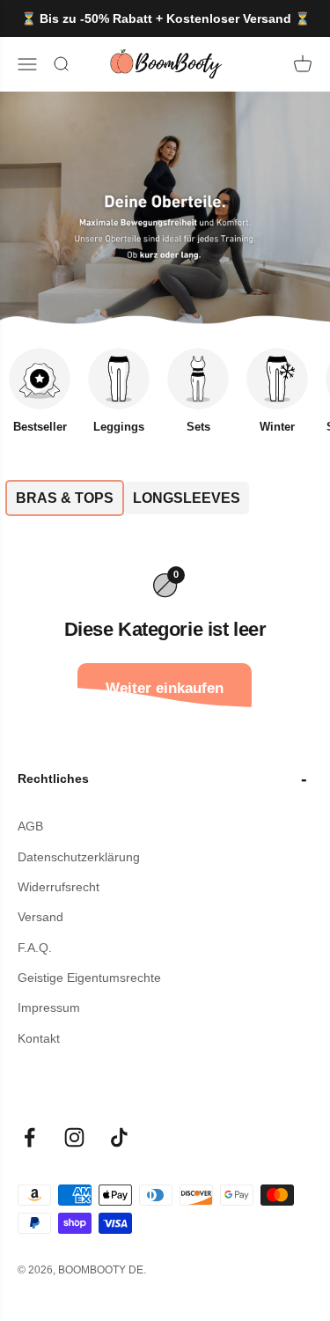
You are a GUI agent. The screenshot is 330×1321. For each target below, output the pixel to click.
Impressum (49, 1007)
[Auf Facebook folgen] (29, 1137)
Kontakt (39, 1038)
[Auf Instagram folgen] (74, 1137)
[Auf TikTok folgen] (119, 1137)
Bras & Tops (65, 498)
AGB (30, 826)
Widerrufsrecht (58, 887)
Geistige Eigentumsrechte (89, 977)
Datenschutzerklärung (79, 857)
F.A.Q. (35, 948)
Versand (40, 917)
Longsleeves (186, 498)
